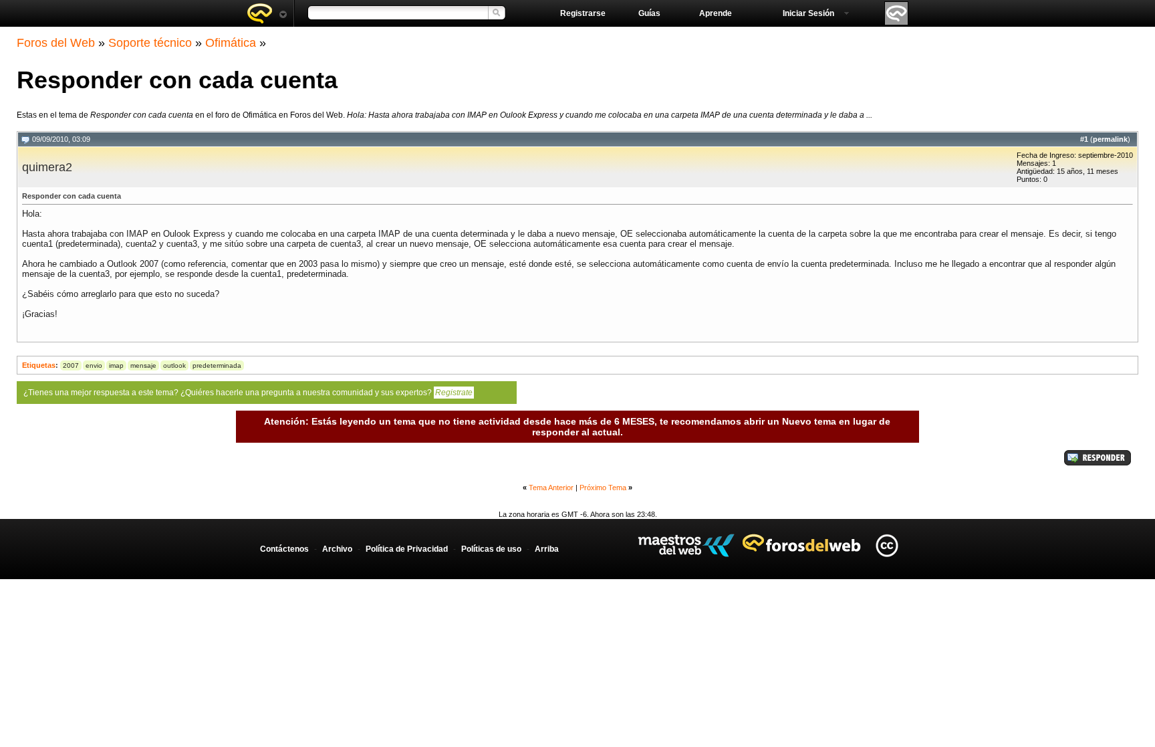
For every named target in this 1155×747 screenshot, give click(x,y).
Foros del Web (56, 42)
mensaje (143, 365)
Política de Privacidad (407, 549)
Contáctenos (284, 549)
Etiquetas (38, 365)
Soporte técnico (150, 42)
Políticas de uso (491, 549)
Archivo (337, 549)
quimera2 (47, 167)
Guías (649, 13)
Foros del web (267, 13)
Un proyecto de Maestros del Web (686, 545)
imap (116, 365)
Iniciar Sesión (808, 13)
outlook (174, 365)
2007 (71, 365)
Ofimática (230, 42)
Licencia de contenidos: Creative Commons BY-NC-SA (886, 545)
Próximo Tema (603, 488)
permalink (1110, 139)
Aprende (715, 13)
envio (94, 365)
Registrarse (583, 13)
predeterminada (216, 365)
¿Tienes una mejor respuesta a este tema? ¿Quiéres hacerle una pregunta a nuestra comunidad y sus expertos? (248, 392)
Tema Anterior (551, 488)
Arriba (547, 549)
